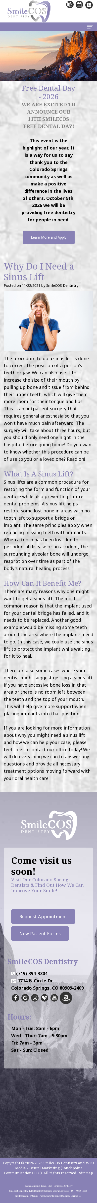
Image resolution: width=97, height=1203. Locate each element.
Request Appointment (43, 916)
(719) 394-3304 (32, 973)
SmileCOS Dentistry (60, 1163)
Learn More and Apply (48, 237)
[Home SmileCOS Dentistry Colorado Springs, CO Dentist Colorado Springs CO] (48, 824)
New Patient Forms (40, 933)
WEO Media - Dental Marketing (54, 1165)
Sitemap (86, 1173)
